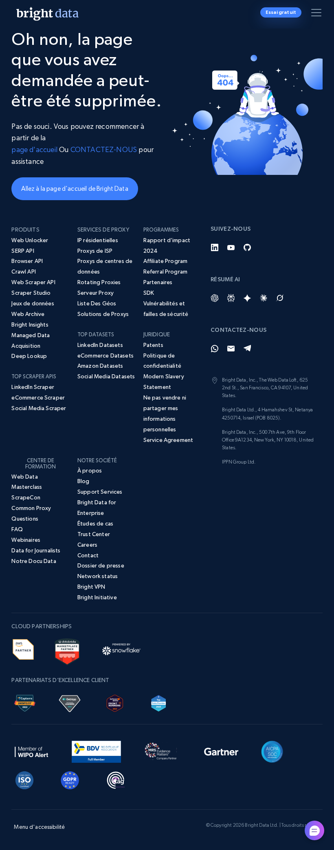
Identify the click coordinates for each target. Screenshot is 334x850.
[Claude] (263, 298)
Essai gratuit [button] (281, 12)
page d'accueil (34, 149)
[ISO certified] (24, 778)
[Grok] (280, 298)
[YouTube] (231, 247)
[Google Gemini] (247, 298)
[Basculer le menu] (318, 14)
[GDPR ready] (70, 778)
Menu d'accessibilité (39, 827)
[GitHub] (247, 247)
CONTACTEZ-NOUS (103, 149)
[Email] (231, 348)
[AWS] (23, 648)
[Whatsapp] (215, 348)
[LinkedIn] (215, 247)
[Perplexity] (231, 298)
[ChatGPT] (215, 298)
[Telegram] (247, 348)
